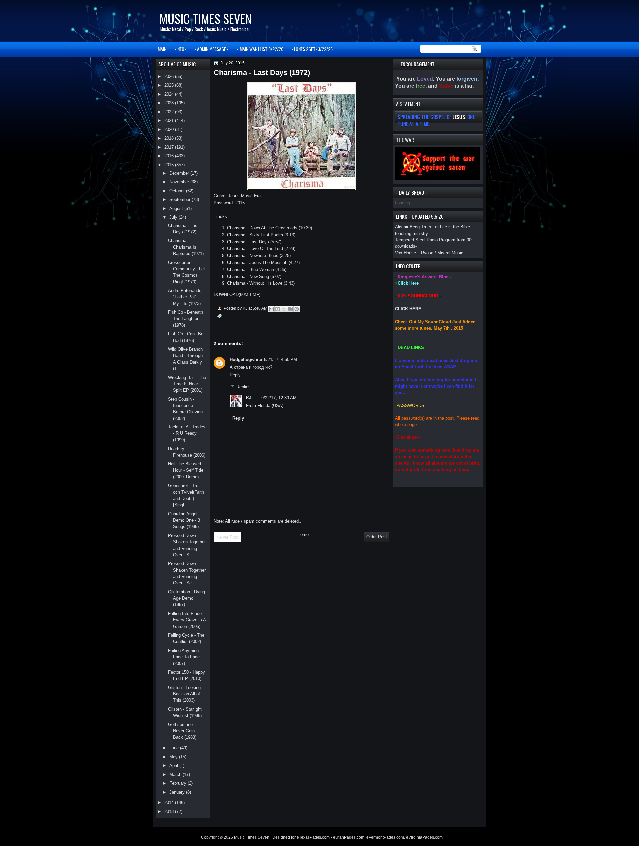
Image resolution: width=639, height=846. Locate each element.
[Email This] (271, 309)
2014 (169, 802)
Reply (235, 374)
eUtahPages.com (348, 837)
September (180, 199)
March (176, 774)
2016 (169, 155)
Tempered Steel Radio (416, 239)
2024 (169, 94)
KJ (248, 397)
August (176, 208)
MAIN (162, 48)
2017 (169, 147)
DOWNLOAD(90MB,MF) (237, 294)
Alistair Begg (407, 226)
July (174, 217)
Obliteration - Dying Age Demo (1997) (186, 598)
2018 (169, 138)
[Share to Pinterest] (296, 309)
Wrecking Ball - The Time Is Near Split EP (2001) (187, 384)
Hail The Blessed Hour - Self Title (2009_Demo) (185, 470)
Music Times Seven (205, 18)
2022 (169, 111)
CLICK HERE (408, 308)
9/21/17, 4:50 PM (280, 359)
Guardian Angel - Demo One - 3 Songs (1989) (184, 520)
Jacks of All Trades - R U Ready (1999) (186, 433)
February (178, 783)
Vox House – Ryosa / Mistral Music (429, 252)
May (174, 756)
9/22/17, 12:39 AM (279, 397)
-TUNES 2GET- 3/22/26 (312, 48)
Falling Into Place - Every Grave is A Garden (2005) (187, 620)
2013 (169, 811)
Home (303, 534)
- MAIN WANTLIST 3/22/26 (260, 48)
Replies (243, 386)
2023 (169, 102)
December (179, 173)
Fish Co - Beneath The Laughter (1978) (185, 319)
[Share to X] (284, 309)
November (179, 181)
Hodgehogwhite (246, 359)
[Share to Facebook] (290, 309)
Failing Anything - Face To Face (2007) (184, 657)
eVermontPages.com (385, 837)
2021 (169, 120)
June (174, 747)
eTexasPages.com (313, 837)
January (177, 792)
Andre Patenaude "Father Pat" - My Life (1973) (184, 297)
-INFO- (180, 48)
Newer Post (227, 537)
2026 (169, 76)
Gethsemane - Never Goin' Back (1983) (182, 731)
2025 (169, 85)
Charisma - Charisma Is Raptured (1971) (186, 247)
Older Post (376, 536)
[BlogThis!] (277, 309)
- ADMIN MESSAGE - (211, 48)
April (174, 765)
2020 (169, 129)
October (177, 190)
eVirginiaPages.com (424, 837)
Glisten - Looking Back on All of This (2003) (184, 694)
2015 (169, 164)
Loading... (404, 202)
